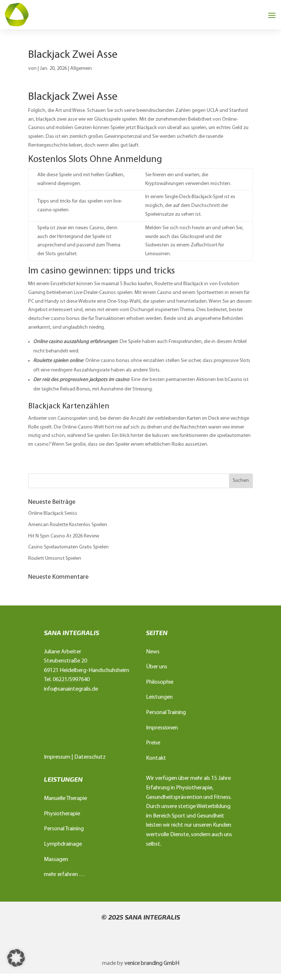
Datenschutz (90, 757)
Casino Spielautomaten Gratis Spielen (68, 547)
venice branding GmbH (151, 963)
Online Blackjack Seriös (52, 513)
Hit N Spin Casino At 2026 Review (63, 536)
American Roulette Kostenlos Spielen (67, 525)
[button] (16, 958)
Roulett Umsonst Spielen (54, 558)
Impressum (57, 757)
